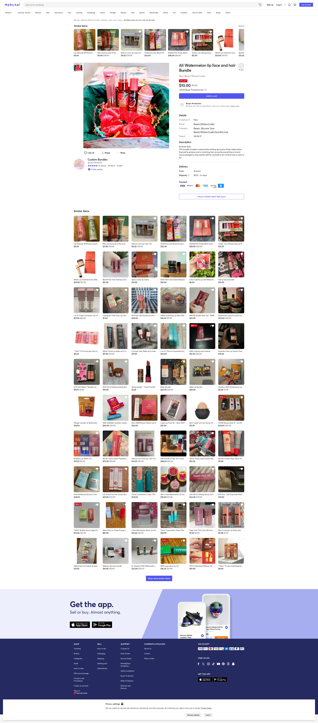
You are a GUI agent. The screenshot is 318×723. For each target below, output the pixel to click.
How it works (79, 668)
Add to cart (211, 96)
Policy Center (149, 658)
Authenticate (102, 668)
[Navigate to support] (200, 648)
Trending (77, 648)
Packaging (101, 653)
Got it (208, 715)
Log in (279, 4)
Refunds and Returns (126, 687)
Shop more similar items (159, 578)
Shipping (100, 658)
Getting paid (102, 663)
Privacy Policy (206, 708)
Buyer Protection (127, 676)
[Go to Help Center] (189, 119)
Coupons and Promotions (79, 679)
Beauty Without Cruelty (91, 20)
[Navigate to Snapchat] (233, 663)
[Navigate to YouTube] (218, 663)
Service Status (126, 658)
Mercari (77, 20)
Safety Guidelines (127, 671)
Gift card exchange (81, 673)
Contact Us (125, 648)
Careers (147, 653)
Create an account (81, 686)
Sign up (270, 4)
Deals (76, 663)
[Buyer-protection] (205, 89)
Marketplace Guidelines (125, 664)
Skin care (112, 20)
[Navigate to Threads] (228, 663)
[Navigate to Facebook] (198, 663)
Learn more (234, 106)
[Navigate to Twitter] (203, 663)
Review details (193, 715)
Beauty (104, 20)
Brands (76, 653)
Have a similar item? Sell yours (212, 196)
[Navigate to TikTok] (213, 663)
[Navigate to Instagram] (208, 663)
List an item (306, 4)
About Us (147, 648)
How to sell (101, 648)
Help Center (125, 653)
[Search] (260, 4)
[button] (289, 4)
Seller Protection (127, 681)
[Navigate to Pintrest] (223, 663)
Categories (78, 658)
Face (120, 20)
